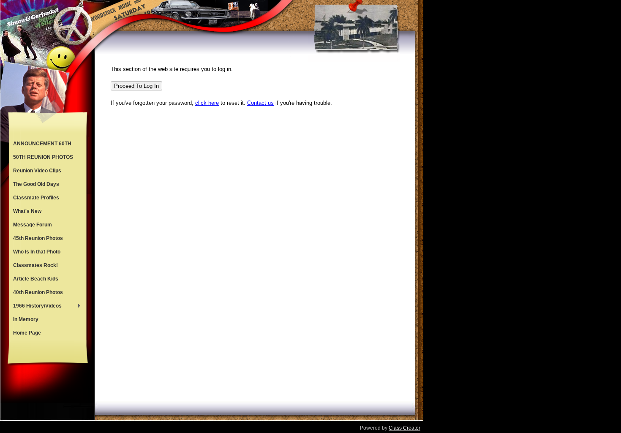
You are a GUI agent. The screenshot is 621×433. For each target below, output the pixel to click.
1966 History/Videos (35, 306)
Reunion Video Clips (37, 171)
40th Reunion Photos (38, 292)
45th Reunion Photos (38, 238)
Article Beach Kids (35, 279)
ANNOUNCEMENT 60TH (42, 144)
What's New (27, 211)
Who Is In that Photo (36, 252)
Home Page (27, 333)
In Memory (25, 319)
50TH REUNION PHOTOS (43, 157)
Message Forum (32, 225)
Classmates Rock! (35, 265)
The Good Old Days (36, 184)
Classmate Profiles (36, 198)
